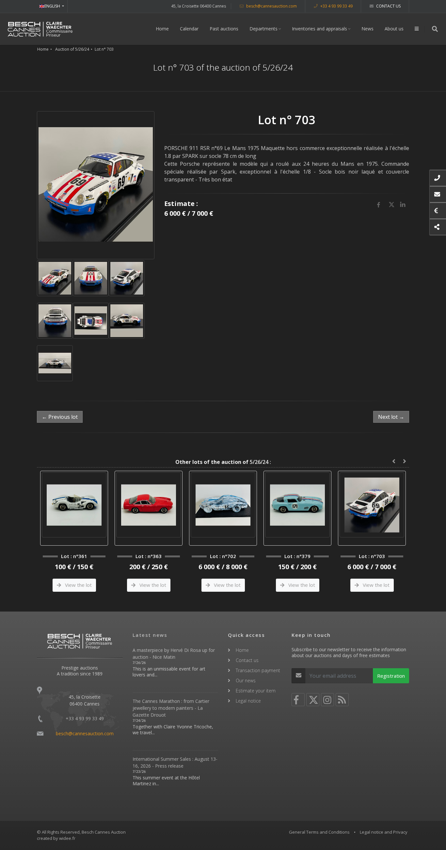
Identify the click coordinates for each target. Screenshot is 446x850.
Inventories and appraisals (319, 29)
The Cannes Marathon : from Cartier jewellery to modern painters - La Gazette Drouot (171, 708)
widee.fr (67, 838)
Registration (391, 675)
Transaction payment (258, 670)
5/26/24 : (223, 462)
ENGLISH (52, 6)
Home (162, 29)
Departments (263, 29)
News (367, 29)
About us (394, 29)
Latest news (150, 635)
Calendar (189, 29)
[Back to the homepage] (40, 28)
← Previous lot (60, 416)
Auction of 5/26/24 (72, 49)
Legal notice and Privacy (383, 832)
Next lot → (391, 416)
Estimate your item (256, 691)
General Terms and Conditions (319, 832)
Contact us (388, 6)
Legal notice (248, 701)
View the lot (80, 585)
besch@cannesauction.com (271, 6)
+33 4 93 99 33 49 (336, 6)
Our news (246, 680)
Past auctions (224, 29)
